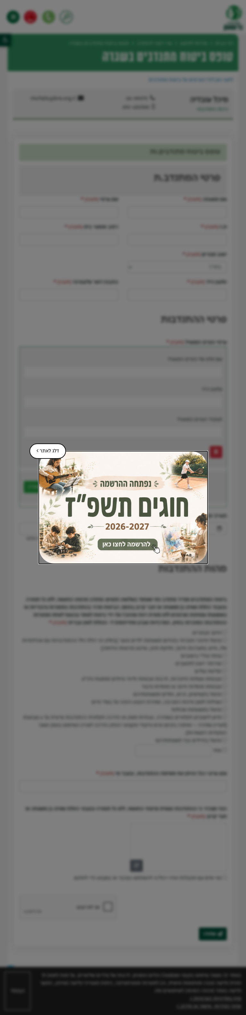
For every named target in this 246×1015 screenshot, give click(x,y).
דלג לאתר (44, 448)
